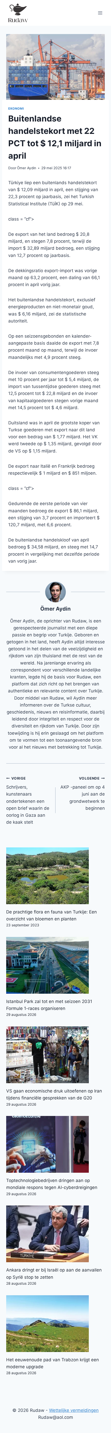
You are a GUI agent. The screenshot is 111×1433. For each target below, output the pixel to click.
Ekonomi (16, 108)
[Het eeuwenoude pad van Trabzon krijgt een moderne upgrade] (55, 1323)
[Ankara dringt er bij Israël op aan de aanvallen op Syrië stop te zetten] (55, 1233)
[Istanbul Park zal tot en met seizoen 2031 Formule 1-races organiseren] (55, 965)
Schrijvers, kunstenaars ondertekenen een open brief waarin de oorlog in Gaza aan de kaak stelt (27, 800)
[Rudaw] (17, 12)
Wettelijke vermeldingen (74, 1410)
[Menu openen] (100, 13)
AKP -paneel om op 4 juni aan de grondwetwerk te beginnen (82, 793)
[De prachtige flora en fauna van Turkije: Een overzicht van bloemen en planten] (55, 875)
